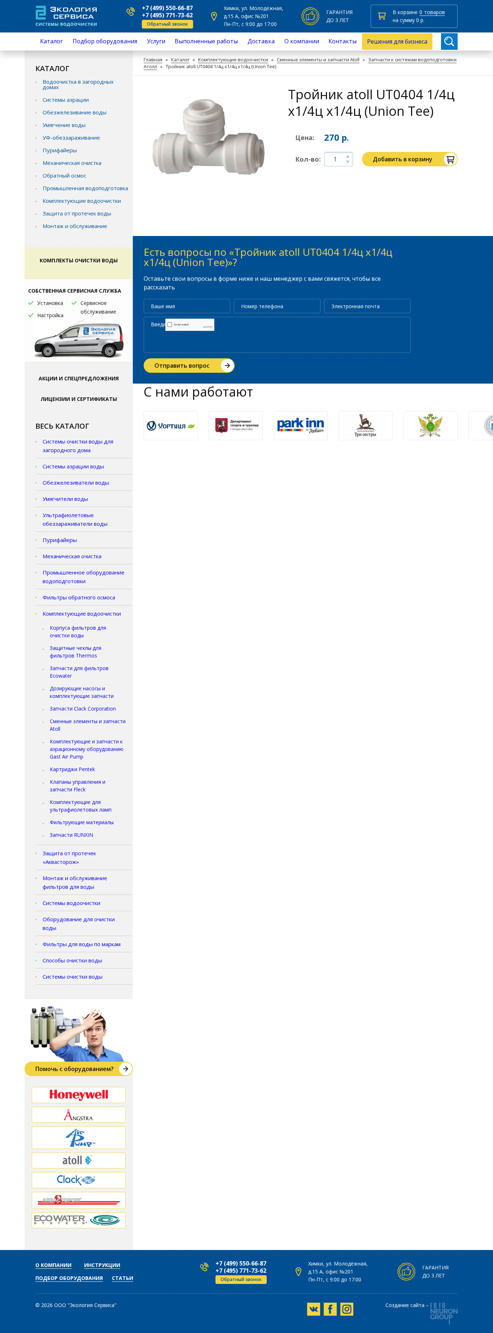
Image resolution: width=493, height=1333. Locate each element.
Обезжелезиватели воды (76, 482)
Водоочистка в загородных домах (78, 84)
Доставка (261, 41)
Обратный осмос (64, 175)
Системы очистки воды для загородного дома (78, 446)
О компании (301, 41)
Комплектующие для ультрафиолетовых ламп (81, 806)
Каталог (51, 41)
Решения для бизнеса (397, 41)
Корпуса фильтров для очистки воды (78, 631)
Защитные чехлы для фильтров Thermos (75, 651)
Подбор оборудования (105, 41)
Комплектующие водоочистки (233, 59)
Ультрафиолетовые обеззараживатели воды (75, 519)
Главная (153, 59)
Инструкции (102, 1265)
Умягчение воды (64, 124)
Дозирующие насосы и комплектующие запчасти (82, 692)
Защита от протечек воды (77, 213)
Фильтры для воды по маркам (82, 944)
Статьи (122, 1278)
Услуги (156, 41)
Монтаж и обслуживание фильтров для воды (75, 882)
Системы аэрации (66, 99)
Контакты (342, 41)
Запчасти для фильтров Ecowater (79, 672)
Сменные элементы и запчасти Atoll (318, 59)
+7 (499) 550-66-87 (167, 8)
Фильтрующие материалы (82, 822)
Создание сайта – (407, 1305)
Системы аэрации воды (73, 466)
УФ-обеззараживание (71, 137)
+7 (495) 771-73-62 (167, 15)
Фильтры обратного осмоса (79, 597)
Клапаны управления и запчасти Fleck (77, 785)
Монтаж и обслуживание (75, 226)
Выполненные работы (206, 41)
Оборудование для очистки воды (79, 923)
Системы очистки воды (72, 976)
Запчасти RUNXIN (71, 834)
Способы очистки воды (72, 960)
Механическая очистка (72, 162)
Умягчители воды (65, 498)
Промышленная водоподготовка (85, 188)
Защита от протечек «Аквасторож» (69, 857)
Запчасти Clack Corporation (83, 708)
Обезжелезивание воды (74, 112)
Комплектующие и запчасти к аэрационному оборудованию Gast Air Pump (86, 749)
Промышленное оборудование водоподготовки (84, 577)
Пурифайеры (60, 150)
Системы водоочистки (71, 902)
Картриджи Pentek (72, 769)
